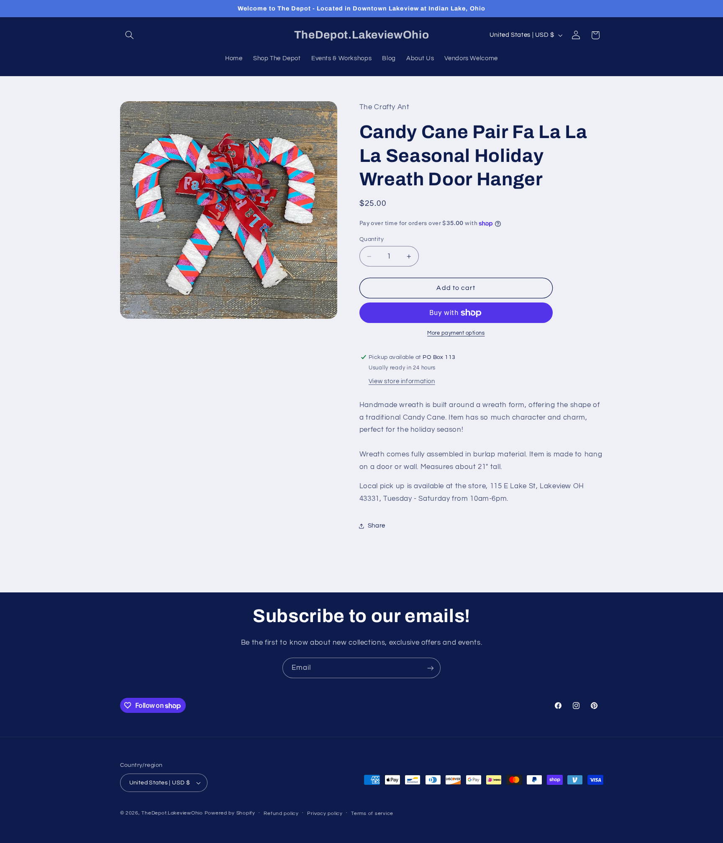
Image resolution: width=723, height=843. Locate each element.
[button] (129, 35)
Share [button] (376, 526)
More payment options (456, 333)
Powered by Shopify (230, 813)
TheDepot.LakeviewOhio (172, 813)
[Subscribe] (430, 668)
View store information (402, 382)
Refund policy (281, 813)
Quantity (371, 239)
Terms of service (372, 813)
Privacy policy (324, 813)
